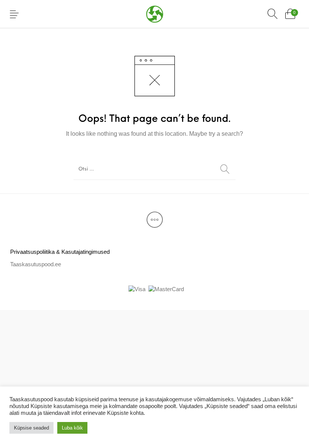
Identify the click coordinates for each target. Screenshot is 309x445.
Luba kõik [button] (72, 428)
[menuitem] (59, 251)
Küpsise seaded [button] (31, 428)
